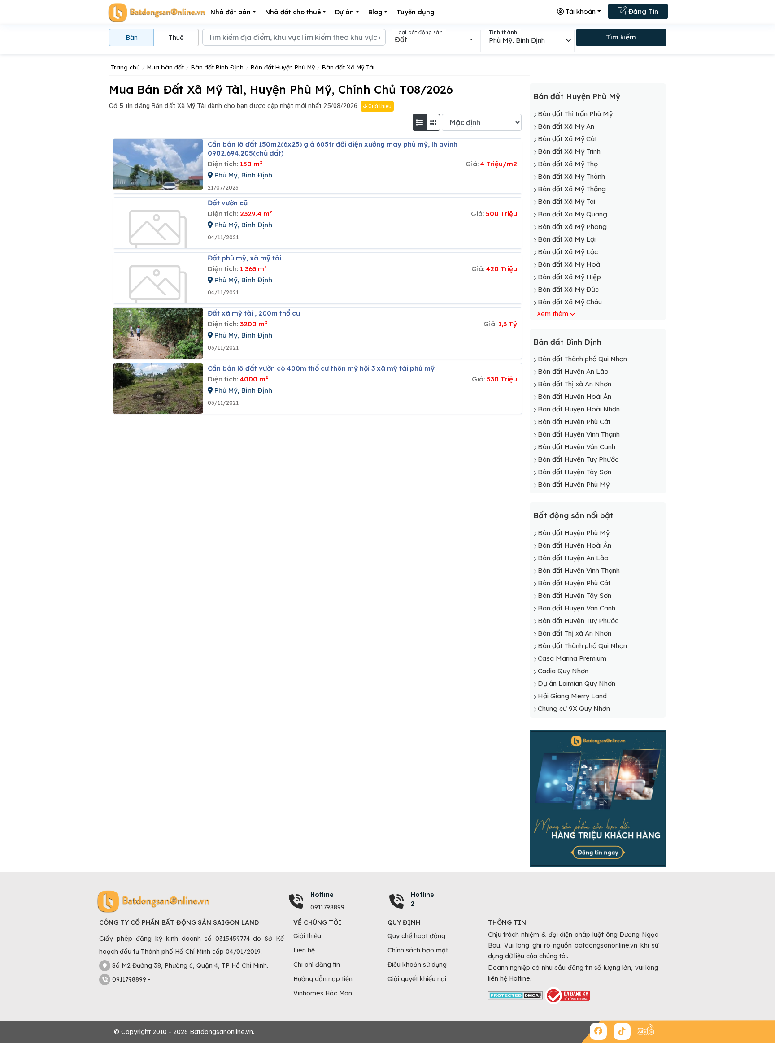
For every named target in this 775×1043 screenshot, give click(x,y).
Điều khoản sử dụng (417, 965)
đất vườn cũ (228, 203)
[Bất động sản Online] (156, 12)
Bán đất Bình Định (567, 341)
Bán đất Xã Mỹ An (566, 126)
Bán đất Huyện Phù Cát (574, 421)
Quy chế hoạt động (416, 936)
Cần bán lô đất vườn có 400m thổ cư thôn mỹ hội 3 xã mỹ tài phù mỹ (321, 368)
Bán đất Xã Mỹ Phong (572, 226)
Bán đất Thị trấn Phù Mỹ (575, 113)
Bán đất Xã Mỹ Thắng (572, 189)
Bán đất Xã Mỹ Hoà (569, 264)
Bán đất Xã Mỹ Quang (572, 214)
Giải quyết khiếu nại (417, 979)
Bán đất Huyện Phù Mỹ (576, 96)
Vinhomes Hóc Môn (322, 993)
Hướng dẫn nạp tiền (323, 979)
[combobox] (434, 39)
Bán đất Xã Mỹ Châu (570, 302)
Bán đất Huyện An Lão (573, 371)
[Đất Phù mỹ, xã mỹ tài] (158, 278)
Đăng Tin (642, 11)
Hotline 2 (422, 899)
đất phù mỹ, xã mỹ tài (244, 258)
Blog (375, 12)
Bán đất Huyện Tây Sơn (574, 471)
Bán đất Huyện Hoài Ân (574, 396)
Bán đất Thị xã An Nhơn (574, 384)
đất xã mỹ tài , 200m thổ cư (254, 313)
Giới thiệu (379, 106)
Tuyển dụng (415, 12)
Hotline (322, 895)
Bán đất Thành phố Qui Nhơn (582, 359)
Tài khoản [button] (580, 11)
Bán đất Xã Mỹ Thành (571, 176)
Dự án (344, 12)
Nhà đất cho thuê (293, 12)
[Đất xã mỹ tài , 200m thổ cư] (158, 333)
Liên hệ (304, 950)
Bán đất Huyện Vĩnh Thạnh (579, 434)
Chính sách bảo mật (418, 950)
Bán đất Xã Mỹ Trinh (569, 151)
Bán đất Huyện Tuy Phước (578, 459)
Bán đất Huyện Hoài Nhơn (579, 409)
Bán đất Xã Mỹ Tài (566, 201)
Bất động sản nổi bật (573, 515)
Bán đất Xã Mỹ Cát (567, 138)
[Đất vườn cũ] (158, 223)
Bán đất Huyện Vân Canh (576, 446)
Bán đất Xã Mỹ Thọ (568, 164)
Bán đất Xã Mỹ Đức (568, 289)
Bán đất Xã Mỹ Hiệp (569, 277)
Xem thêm (552, 314)
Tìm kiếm (621, 37)
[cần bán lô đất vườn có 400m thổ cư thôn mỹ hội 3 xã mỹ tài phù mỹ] (158, 388)
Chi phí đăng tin (316, 965)
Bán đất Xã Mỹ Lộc (568, 251)
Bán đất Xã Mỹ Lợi (567, 239)
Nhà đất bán (230, 12)
